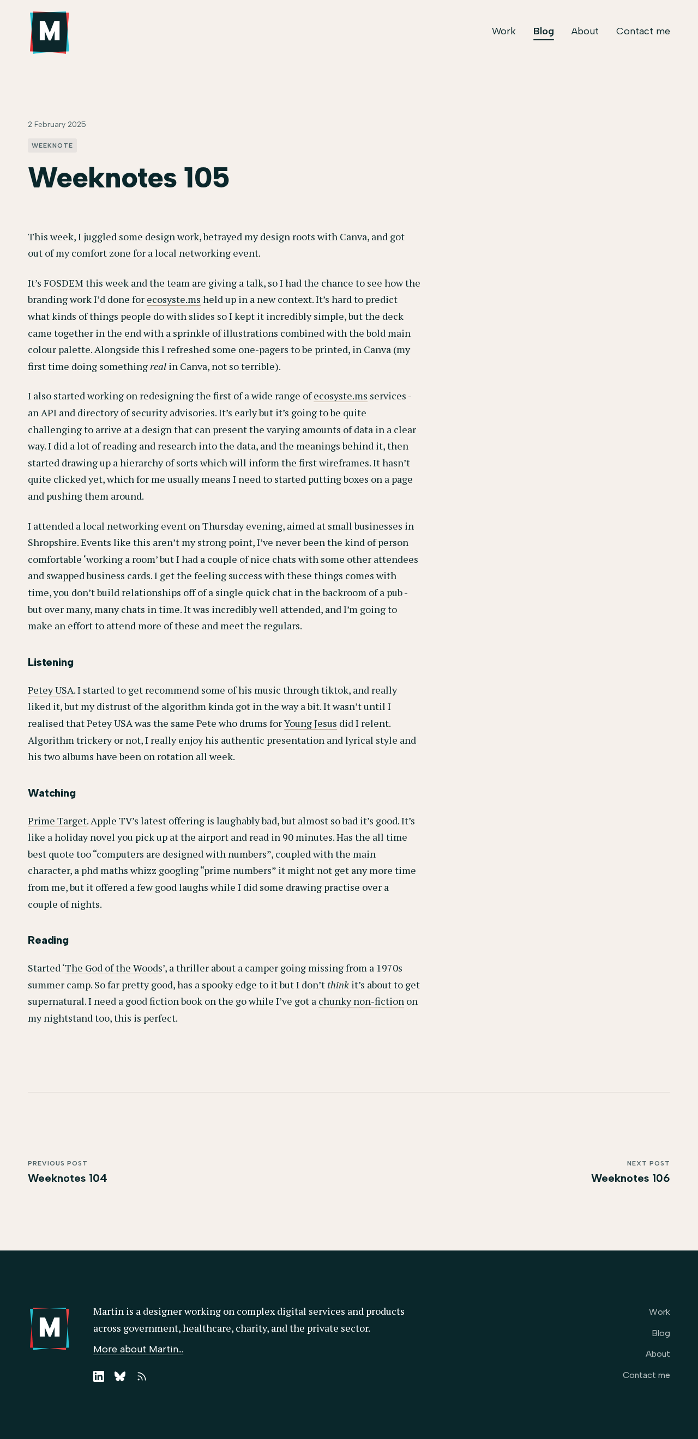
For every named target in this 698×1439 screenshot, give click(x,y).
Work (504, 31)
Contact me (643, 31)
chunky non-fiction (361, 1000)
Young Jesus (310, 723)
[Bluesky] (120, 1376)
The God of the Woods (114, 967)
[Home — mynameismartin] (49, 32)
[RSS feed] (141, 1376)
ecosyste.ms (174, 299)
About (585, 31)
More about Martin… (138, 1349)
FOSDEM (63, 282)
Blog (543, 31)
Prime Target (57, 820)
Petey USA (51, 689)
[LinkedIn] (98, 1376)
